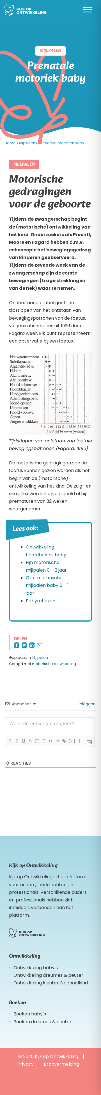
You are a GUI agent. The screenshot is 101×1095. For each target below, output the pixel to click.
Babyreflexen (40, 601)
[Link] (63, 741)
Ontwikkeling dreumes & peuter (48, 975)
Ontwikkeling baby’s (35, 967)
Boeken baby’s (29, 1014)
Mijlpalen (40, 657)
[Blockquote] (50, 741)
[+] (77, 741)
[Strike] (30, 741)
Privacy (25, 1064)
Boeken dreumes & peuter (42, 1022)
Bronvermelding (61, 1064)
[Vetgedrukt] (9, 741)
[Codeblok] (57, 741)
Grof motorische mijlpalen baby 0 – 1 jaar (47, 585)
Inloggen (87, 704)
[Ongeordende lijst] (43, 741)
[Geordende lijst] (36, 741)
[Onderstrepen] (23, 741)
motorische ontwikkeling (54, 663)
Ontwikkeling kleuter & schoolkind (50, 983)
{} (70, 741)
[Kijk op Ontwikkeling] (25, 10)
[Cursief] (16, 741)
